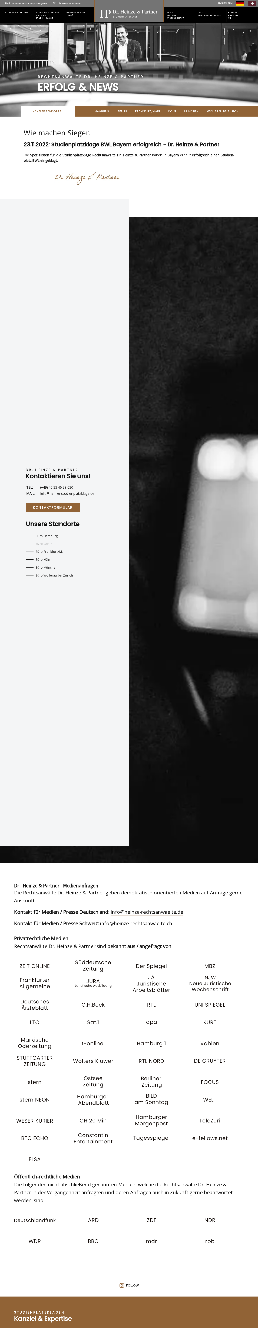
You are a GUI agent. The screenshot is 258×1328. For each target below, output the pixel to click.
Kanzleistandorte (47, 111)
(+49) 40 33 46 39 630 (56, 487)
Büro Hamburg (46, 536)
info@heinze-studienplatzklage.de (67, 493)
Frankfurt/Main (147, 111)
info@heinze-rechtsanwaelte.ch (136, 923)
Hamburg (102, 111)
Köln (172, 111)
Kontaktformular (53, 507)
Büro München (46, 567)
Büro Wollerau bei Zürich (54, 575)
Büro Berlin (43, 544)
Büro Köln (42, 559)
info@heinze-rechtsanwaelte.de (147, 911)
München (191, 111)
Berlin (122, 111)
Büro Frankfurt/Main (50, 551)
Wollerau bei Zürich (222, 111)
